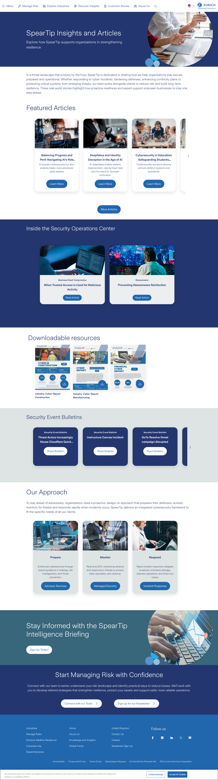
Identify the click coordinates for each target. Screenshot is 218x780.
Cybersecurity (34, 746)
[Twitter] (181, 737)
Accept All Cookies (177, 774)
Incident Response (155, 586)
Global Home (76, 746)
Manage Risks (34, 734)
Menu (10, 6)
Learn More (57, 183)
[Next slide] (188, 155)
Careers (116, 740)
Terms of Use (95, 761)
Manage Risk (30, 6)
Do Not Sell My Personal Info (142, 761)
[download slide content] (64, 384)
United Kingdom (120, 728)
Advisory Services (55, 586)
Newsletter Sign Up (122, 746)
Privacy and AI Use (77, 761)
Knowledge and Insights (82, 740)
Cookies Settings (156, 774)
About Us (144, 6)
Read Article (72, 297)
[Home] (207, 6)
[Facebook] (153, 737)
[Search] (155, 6)
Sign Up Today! (39, 649)
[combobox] (191, 6)
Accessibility (59, 761)
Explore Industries (58, 6)
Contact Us (118, 734)
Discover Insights (88, 6)
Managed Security (105, 586)
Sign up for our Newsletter (133, 703)
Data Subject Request (115, 761)
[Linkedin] (172, 737)
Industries (31, 728)
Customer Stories (118, 6)
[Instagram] (162, 737)
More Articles (109, 209)
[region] (109, 774)
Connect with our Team (78, 703)
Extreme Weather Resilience (41, 740)
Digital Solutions (35, 752)
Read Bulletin (55, 451)
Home (72, 728)
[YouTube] (190, 737)
